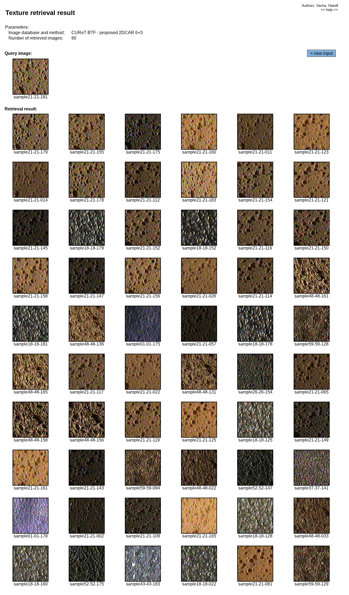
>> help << (329, 10)
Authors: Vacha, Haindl (320, 6)
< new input (321, 53)
